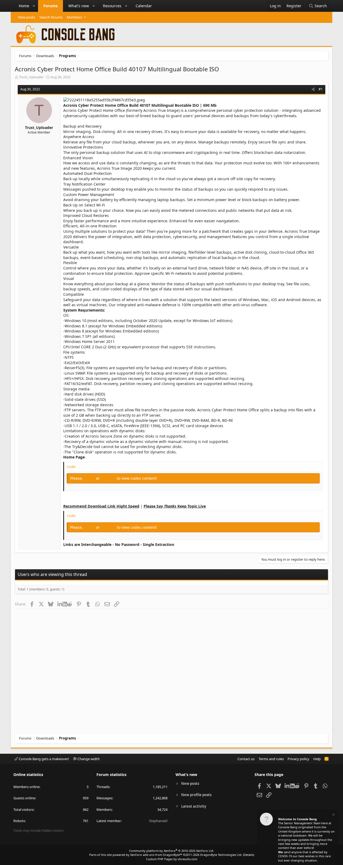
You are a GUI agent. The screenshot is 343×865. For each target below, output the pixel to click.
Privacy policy (298, 758)
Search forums (50, 17)
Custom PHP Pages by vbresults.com (171, 859)
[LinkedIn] (60, 603)
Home (24, 5)
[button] (34, 6)
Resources (112, 5)
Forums (50, 5)
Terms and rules (271, 758)
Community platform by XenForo (171, 851)
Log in (90, 478)
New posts (26, 17)
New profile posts (196, 794)
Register (109, 478)
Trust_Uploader (31, 77)
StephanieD (158, 820)
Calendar (144, 5)
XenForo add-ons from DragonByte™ (156, 855)
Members (74, 17)
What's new (78, 5)
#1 (321, 89)
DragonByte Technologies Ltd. (221, 855)
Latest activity (193, 806)
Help (317, 758)
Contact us (246, 758)
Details (248, 855)
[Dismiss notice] (333, 815)
